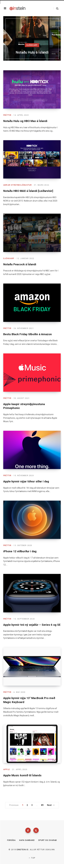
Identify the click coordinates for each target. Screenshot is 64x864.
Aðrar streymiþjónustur (17, 185)
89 (42, 805)
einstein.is (23, 850)
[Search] (56, 8)
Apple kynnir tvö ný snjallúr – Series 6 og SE (32, 624)
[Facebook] (28, 830)
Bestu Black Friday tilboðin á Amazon (27, 334)
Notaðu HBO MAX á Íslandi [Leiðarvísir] (28, 191)
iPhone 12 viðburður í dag (19, 551)
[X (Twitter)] (36, 830)
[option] (32, 38)
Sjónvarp (32, 45)
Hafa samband (27, 840)
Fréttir (7, 115)
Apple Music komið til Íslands (22, 775)
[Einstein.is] (17, 8)
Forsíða (11, 840)
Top (33, 858)
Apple (6, 769)
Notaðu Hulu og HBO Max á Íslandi (25, 121)
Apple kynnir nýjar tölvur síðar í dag (26, 481)
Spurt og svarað (47, 840)
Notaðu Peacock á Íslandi (19, 264)
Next (49, 805)
